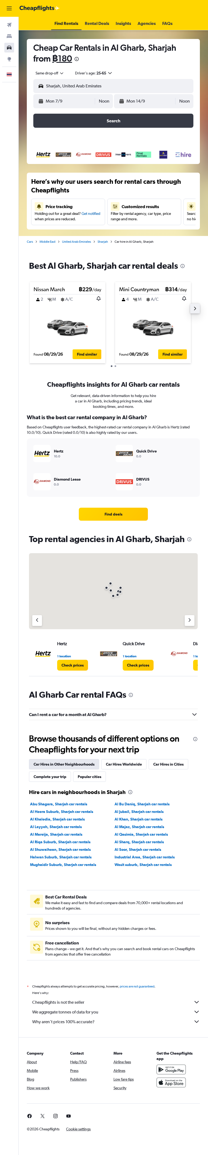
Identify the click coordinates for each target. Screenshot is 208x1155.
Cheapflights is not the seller (58, 1002)
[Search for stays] (9, 36)
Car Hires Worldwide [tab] (124, 764)
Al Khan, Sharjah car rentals (138, 819)
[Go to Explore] (9, 59)
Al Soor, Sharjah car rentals (138, 849)
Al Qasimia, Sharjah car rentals (141, 834)
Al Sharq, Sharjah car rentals (139, 842)
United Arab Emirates (76, 242)
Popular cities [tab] (89, 777)
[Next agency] (189, 620)
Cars (30, 242)
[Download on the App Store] (171, 1082)
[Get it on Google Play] (171, 1069)
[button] (9, 8)
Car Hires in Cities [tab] (168, 764)
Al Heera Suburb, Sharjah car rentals (61, 811)
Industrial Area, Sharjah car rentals (145, 857)
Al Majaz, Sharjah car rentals (139, 827)
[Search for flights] (9, 24)
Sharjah (103, 242)
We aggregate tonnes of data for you (65, 1012)
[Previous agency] (37, 620)
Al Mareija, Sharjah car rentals (56, 834)
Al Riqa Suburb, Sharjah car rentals (60, 842)
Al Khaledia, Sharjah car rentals (57, 819)
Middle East (48, 242)
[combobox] (49, 73)
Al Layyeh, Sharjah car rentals (56, 827)
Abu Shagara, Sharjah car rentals (58, 804)
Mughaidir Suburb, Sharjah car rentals (63, 864)
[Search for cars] (9, 47)
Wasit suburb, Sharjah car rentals (143, 864)
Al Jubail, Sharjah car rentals (139, 811)
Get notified (91, 213)
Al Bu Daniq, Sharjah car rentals (142, 804)
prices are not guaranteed (137, 986)
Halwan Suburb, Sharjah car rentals (61, 857)
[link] (113, 514)
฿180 (62, 58)
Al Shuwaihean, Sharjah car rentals (60, 849)
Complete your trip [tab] (50, 777)
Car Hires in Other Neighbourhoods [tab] (64, 764)
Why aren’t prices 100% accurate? (63, 1021)
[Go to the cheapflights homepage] (40, 8)
